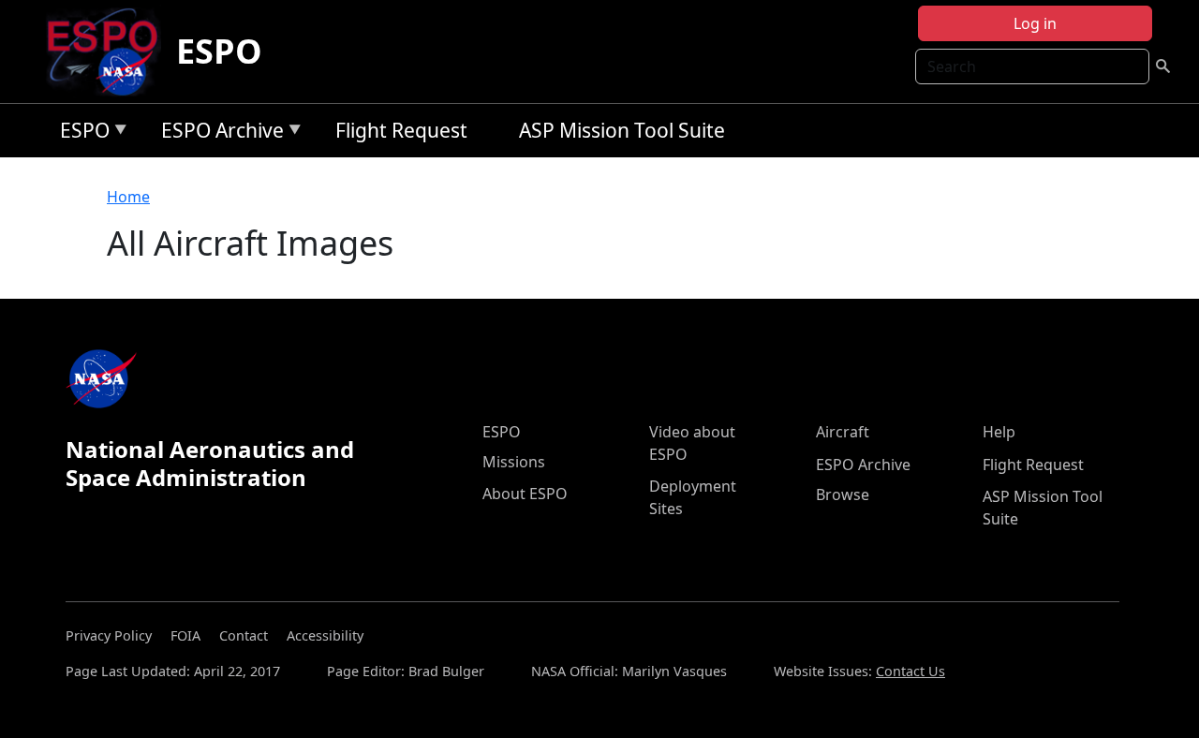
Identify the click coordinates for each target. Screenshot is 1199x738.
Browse (842, 494)
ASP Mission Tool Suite (622, 130)
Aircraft (842, 431)
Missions (513, 461)
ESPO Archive (218, 133)
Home (128, 196)
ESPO (219, 51)
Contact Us (910, 671)
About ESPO (525, 493)
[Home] (110, 51)
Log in (1035, 23)
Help (999, 431)
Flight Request (401, 130)
